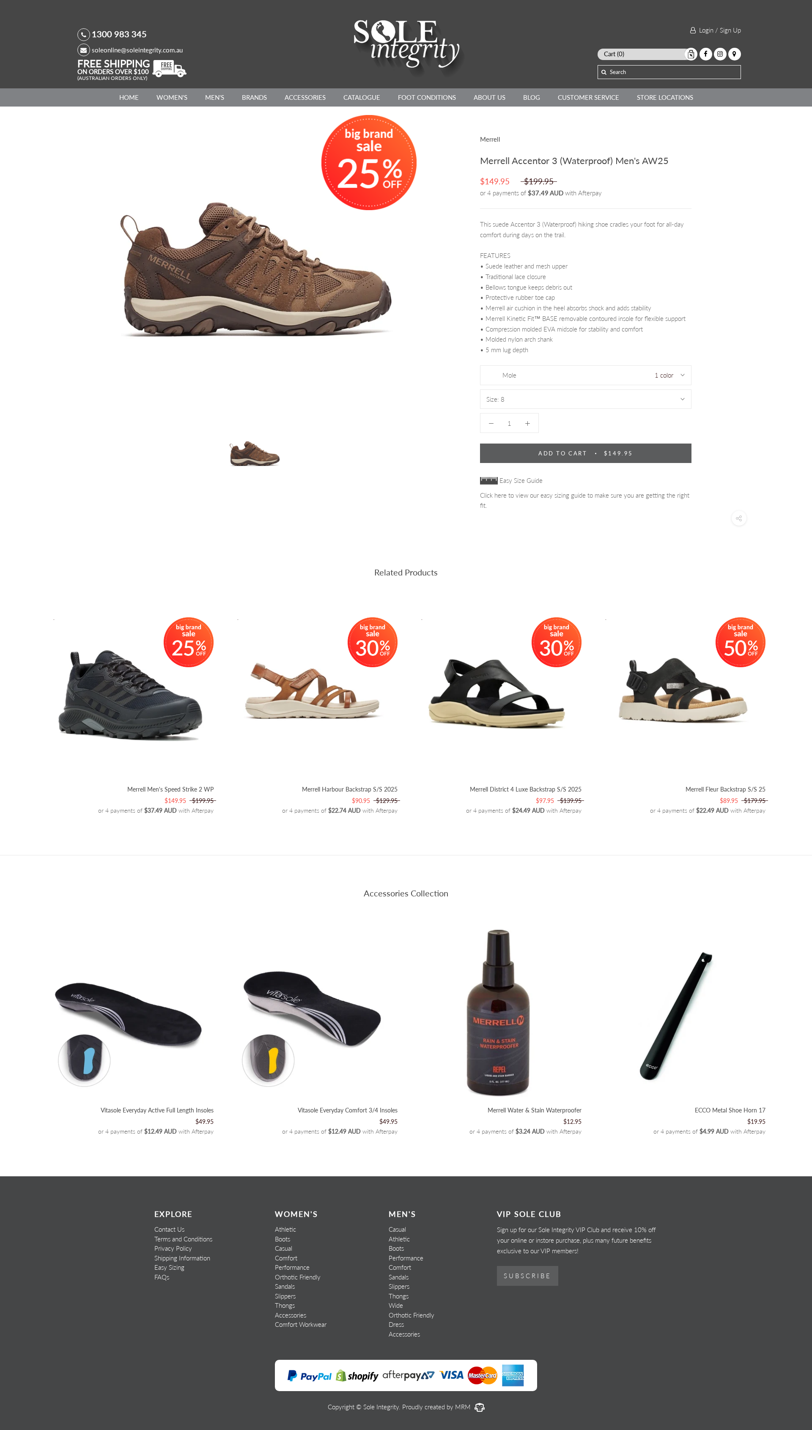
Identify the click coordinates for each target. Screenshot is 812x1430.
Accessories (305, 97)
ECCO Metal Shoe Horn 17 (730, 1110)
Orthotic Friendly (298, 1277)
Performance (292, 1267)
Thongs (285, 1305)
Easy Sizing (169, 1267)
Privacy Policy (173, 1248)
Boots (282, 1239)
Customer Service (588, 97)
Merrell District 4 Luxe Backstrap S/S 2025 (526, 789)
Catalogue (361, 97)
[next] (785, 705)
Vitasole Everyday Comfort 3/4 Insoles (348, 1110)
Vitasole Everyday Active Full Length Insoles (157, 1110)
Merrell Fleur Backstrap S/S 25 (725, 789)
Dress (396, 1324)
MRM (463, 1407)
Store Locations (665, 97)
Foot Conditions (427, 97)
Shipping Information (182, 1258)
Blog (531, 97)
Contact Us (169, 1229)
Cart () (614, 54)
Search (618, 71)
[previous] (26, 705)
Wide (396, 1305)
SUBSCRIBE (527, 1275)
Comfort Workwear (300, 1324)
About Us (489, 97)
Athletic (285, 1229)
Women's (171, 97)
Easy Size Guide (520, 480)
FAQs (161, 1277)
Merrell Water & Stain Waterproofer (535, 1110)
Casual (283, 1248)
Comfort (286, 1258)
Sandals (285, 1286)
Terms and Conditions (183, 1239)
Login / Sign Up (718, 30)
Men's (214, 97)
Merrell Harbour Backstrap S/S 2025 (350, 789)
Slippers (285, 1296)
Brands (254, 97)
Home (129, 97)
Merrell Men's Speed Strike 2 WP (170, 789)
